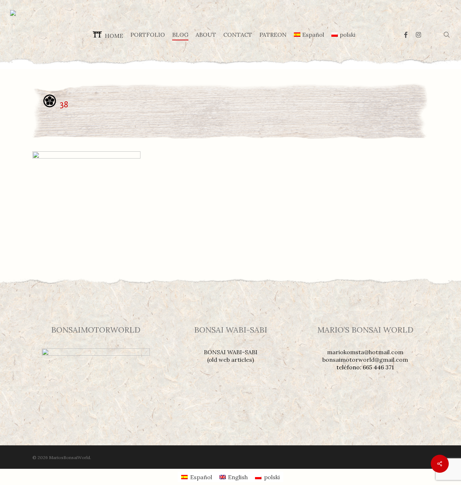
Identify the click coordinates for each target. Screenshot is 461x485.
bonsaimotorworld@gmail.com (365, 359)
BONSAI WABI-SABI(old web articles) (231, 355)
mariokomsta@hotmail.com (365, 352)
